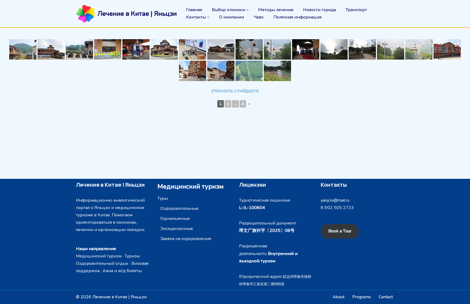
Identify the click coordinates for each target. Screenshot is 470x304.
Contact (386, 297)
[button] (247, 10)
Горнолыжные (175, 219)
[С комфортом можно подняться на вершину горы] (136, 49)
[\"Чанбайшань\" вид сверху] (277, 49)
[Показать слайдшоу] (235, 91)
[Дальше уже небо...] (418, 49)
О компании (231, 17)
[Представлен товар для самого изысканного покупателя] (192, 71)
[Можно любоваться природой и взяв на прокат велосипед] (107, 49)
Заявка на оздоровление (185, 239)
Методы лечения (275, 10)
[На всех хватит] (164, 49)
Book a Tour (339, 231)
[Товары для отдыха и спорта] (220, 71)
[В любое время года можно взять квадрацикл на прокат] (51, 49)
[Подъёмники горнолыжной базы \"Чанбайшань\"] (220, 49)
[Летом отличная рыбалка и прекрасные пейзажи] (277, 71)
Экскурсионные (176, 229)
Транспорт (356, 10)
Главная (194, 10)
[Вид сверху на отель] (249, 49)
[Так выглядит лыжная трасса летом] (334, 49)
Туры (162, 198)
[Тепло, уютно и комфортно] (305, 49)
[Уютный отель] (362, 49)
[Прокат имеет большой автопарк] (79, 49)
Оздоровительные (179, 208)
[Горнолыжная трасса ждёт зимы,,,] (249, 71)
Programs (361, 297)
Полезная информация (297, 17)
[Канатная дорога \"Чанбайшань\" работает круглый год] (390, 49)
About (339, 297)
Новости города (319, 10)
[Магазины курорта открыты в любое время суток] (447, 49)
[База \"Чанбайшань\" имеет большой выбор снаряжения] (192, 49)
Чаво (259, 17)
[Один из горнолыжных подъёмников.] (22, 49)
